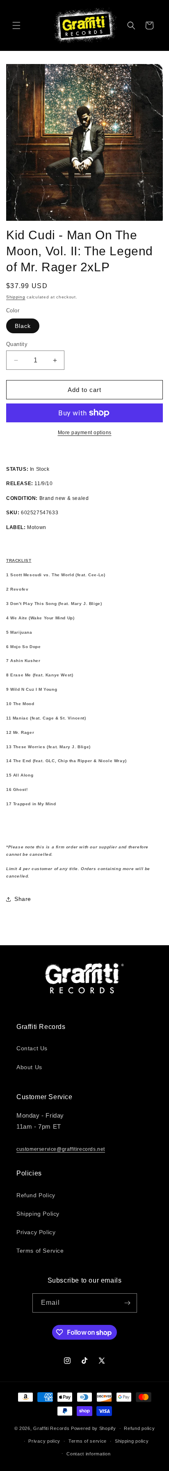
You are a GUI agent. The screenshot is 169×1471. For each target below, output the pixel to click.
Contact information (88, 1453)
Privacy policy (44, 1441)
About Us (29, 1067)
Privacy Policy (35, 1232)
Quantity (16, 344)
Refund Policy (35, 1195)
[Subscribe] (128, 1303)
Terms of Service (40, 1250)
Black (23, 326)
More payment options (85, 432)
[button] (16, 25)
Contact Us (32, 1048)
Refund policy (139, 1428)
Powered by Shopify (93, 1428)
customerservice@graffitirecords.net (60, 1149)
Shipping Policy (37, 1213)
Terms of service (88, 1441)
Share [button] (22, 899)
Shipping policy (132, 1441)
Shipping (15, 297)
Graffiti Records (51, 1428)
